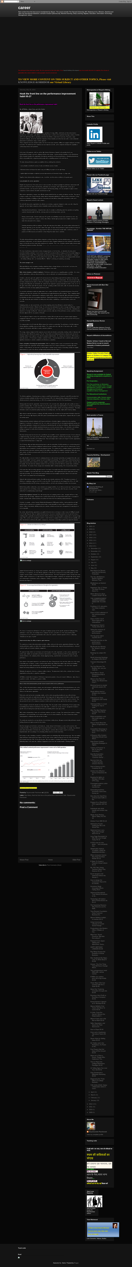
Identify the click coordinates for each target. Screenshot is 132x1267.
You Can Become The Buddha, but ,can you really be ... (98, 668)
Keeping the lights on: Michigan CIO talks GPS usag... (97, 778)
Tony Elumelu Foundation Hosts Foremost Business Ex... (98, 913)
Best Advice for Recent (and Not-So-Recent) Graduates (98, 572)
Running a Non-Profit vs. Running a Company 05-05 (98, 997)
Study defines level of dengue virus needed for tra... (98, 693)
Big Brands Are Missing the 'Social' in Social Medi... (97, 648)
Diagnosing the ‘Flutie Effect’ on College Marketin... (97, 1080)
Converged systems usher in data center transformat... (99, 785)
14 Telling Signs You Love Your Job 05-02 (98, 1069)
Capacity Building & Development (71, 70)
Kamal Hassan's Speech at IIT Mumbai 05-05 (98, 1002)
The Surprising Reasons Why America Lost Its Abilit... (98, 906)
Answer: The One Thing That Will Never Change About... (99, 965)
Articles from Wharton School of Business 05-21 (98, 772)
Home (50, 860)
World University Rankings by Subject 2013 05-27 (99, 658)
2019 (91, 529)
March (93, 1095)
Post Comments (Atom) (54, 865)
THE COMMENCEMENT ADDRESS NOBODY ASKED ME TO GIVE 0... (98, 601)
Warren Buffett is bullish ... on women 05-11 (98, 918)
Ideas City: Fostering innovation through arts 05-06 (98, 990)
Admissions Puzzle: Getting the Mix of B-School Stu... (97, 825)
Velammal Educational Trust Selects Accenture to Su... (98, 894)
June (92, 565)
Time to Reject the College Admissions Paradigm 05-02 (97, 1063)
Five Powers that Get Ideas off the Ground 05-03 (97, 1051)
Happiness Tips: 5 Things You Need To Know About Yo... (98, 589)
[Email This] (54, 793)
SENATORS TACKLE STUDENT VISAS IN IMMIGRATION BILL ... (98, 850)
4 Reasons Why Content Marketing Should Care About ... (98, 737)
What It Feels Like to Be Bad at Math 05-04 (98, 1019)
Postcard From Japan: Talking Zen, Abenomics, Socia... (97, 942)
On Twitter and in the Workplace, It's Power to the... (98, 1044)
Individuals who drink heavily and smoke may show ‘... (98, 810)
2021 (91, 526)
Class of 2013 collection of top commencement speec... (99, 614)
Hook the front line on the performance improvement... (98, 642)
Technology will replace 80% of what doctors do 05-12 (98, 900)
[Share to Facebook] (60, 793)
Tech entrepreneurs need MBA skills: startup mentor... (98, 972)
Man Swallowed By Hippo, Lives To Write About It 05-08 (98, 959)
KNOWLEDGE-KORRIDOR (33, 82)
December (94, 548)
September (94, 557)
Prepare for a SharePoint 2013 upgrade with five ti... (98, 804)
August (93, 559)
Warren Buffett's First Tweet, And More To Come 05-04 (97, 1007)
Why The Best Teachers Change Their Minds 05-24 (98, 711)
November (94, 551)
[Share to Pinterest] (62, 793)
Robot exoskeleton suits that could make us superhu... (98, 718)
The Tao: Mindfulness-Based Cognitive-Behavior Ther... (97, 578)
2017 (91, 535)
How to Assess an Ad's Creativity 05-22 (97, 767)
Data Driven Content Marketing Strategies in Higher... (98, 743)
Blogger (76, 1263)
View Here (90, 347)
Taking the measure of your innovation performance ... (97, 631)
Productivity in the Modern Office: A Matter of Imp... (98, 930)
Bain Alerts (28, 795)
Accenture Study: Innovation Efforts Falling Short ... (96, 888)
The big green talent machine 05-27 (97, 636)
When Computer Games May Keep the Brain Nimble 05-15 (98, 856)
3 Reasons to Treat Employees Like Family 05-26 (98, 699)
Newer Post (24, 860)
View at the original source (28, 788)
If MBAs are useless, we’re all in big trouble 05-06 (98, 978)
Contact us (91, 448)
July (92, 562)
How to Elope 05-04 (96, 1029)
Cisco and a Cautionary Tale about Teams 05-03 (98, 1034)
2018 (91, 532)
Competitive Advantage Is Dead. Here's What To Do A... (98, 730)
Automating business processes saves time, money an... (98, 791)
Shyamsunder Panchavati (98, 1132)
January (94, 1100)
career (24, 7)
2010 (91, 1109)
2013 (91, 546)
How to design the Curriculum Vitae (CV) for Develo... (98, 881)
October (94, 554)
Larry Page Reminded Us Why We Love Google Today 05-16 (98, 838)
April (92, 1092)
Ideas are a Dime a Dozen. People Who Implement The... (97, 1057)
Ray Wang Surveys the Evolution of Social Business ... (97, 953)
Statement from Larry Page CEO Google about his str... (97, 831)
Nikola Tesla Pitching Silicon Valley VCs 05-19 (98, 816)
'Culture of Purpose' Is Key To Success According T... (97, 749)
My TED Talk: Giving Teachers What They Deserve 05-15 (97, 869)
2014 (91, 543)
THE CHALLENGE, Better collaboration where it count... (98, 1086)
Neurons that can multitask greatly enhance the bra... (97, 761)
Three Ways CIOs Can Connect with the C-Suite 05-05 (97, 984)
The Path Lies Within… (96, 490)
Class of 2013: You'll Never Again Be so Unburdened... (97, 620)
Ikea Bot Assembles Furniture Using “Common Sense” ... (97, 755)
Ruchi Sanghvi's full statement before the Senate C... (98, 875)
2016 (91, 537)
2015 (91, 540)
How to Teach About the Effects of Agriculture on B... (98, 724)
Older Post (76, 860)
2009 (91, 1112)
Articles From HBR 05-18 (98, 821)
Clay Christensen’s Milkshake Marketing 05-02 (97, 1074)
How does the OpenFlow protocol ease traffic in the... (98, 797)
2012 (91, 1104)
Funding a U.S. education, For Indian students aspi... (98, 608)
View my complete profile (95, 1134)
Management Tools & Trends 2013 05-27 (97, 626)
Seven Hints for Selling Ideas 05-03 (97, 1039)
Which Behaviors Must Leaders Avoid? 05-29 (98, 594)
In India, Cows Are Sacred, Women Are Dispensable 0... (97, 1014)
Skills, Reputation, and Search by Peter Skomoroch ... (97, 1024)
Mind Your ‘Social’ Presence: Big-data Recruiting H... (97, 936)
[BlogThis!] (56, 793)
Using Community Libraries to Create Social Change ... (97, 923)
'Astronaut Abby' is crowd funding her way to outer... (98, 705)
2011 (91, 1107)
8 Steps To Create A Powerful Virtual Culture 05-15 (98, 863)
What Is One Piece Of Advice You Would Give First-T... (98, 680)
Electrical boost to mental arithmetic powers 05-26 (98, 687)
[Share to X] (58, 793)
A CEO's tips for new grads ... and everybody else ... (98, 844)
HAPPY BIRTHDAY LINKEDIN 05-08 (96, 948)
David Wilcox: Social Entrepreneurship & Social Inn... (97, 674)
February (94, 1097)
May (92, 568)
